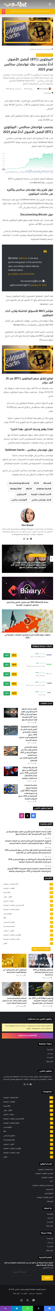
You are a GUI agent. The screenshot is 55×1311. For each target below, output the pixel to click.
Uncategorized (8, 927)
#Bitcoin (23, 258)
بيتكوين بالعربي (20, 1289)
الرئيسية (49, 49)
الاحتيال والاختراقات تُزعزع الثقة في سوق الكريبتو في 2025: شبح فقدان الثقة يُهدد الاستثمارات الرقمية (28, 773)
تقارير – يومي (6, 897)
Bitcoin (46, 484)
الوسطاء (50, 1201)
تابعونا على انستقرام (26, 1035)
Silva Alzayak (43, 89)
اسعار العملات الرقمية (10, 910)
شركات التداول (7, 901)
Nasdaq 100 (15, 489)
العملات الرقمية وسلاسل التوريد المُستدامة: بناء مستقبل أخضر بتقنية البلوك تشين (14, 1001)
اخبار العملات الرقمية (37, 49)
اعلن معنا (49, 1062)
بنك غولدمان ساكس (41, 500)
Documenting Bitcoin (18, 484)
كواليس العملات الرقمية (11, 935)
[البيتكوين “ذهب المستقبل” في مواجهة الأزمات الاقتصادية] (14, 961)
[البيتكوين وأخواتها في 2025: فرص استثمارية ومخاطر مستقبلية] (41, 961)
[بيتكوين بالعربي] (16, 4)
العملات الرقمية (8, 888)
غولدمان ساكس (19, 500)
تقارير (4, 944)
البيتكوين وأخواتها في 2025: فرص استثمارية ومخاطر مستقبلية (43, 972)
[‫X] (27, 1084)
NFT (4, 918)
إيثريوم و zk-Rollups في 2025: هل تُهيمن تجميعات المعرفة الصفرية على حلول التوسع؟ (41, 1001)
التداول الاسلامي (8, 922)
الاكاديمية (6, 893)
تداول (7, 655)
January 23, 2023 (39, 285)
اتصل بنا (50, 1058)
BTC (36, 484)
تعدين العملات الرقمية (10, 939)
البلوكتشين (6, 914)
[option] (27, 559)
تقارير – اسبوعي (7, 931)
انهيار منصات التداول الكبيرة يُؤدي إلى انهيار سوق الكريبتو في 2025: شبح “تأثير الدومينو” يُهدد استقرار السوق (28, 565)
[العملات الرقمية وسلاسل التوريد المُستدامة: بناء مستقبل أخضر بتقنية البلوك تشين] (14, 989)
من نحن (50, 1054)
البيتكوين (21, 495)
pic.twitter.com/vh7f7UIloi (21, 274)
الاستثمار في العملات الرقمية (12, 905)
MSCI (28, 489)
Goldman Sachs (43, 489)
